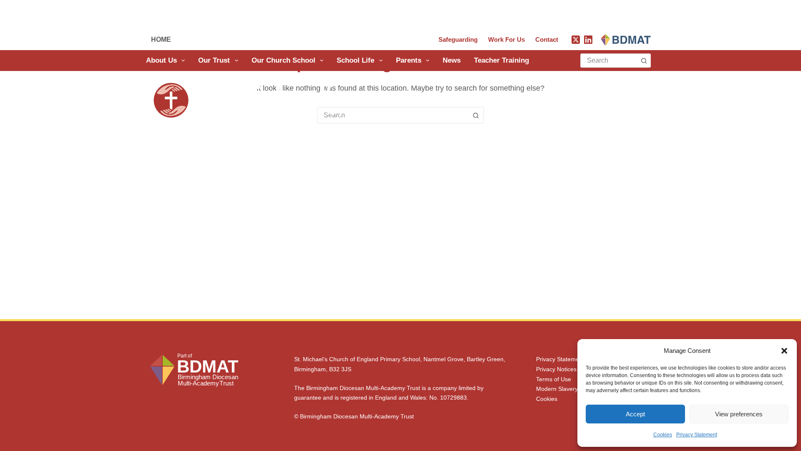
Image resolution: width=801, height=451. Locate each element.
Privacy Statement (696, 435)
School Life (355, 60)
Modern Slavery (557, 388)
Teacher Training (501, 60)
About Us (161, 60)
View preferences (739, 414)
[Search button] (643, 60)
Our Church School (283, 60)
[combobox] (609, 60)
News (452, 60)
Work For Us (506, 39)
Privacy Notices (556, 369)
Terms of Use (553, 379)
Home (161, 39)
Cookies (662, 435)
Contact (546, 39)
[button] (784, 351)
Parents (408, 60)
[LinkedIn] (588, 39)
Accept (635, 414)
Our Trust (214, 60)
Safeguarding (458, 39)
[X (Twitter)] (576, 39)
